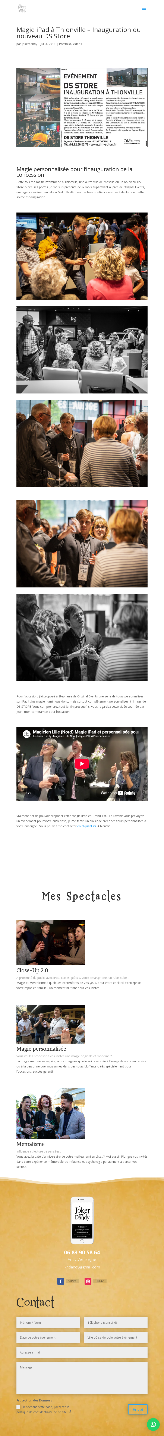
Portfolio (65, 44)
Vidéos (77, 44)
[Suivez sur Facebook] (60, 1281)
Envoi (138, 1409)
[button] (153, 1424)
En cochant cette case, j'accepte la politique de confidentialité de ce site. (42, 1409)
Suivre (72, 1281)
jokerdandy (29, 44)
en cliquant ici (86, 826)
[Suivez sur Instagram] (88, 1281)
